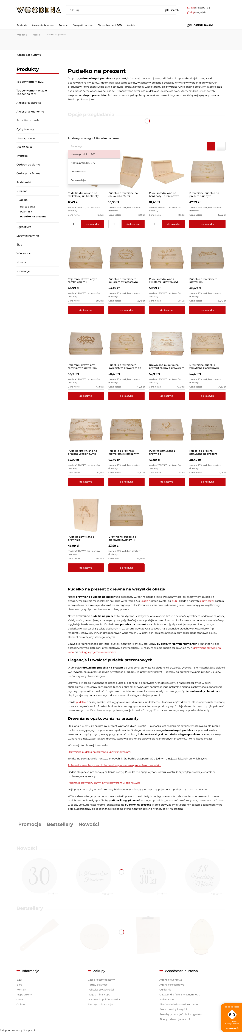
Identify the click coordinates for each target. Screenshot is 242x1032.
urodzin (145, 600)
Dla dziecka (24, 147)
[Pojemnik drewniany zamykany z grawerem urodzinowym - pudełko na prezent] (86, 344)
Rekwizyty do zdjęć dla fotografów (180, 1014)
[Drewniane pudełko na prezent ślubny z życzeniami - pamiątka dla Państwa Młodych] (207, 172)
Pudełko (22, 200)
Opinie (20, 1004)
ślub (174, 600)
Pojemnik (26, 211)
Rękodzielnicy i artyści (173, 1009)
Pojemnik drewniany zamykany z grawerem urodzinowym (104, 782)
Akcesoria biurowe (28, 102)
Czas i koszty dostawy (101, 979)
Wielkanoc (23, 253)
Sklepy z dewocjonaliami (174, 1019)
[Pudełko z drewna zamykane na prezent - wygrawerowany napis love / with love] (207, 430)
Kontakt (21, 989)
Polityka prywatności (101, 989)
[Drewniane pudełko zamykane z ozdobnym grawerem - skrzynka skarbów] (207, 344)
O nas (20, 999)
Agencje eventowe (170, 979)
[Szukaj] (172, 10)
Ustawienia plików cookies (104, 999)
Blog (19, 984)
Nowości (22, 262)
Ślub (19, 244)
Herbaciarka (27, 206)
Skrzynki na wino (27, 235)
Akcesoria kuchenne (30, 111)
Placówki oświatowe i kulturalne (179, 1004)
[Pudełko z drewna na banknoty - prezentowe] (167, 172)
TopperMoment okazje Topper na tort (31, 92)
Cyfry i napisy (25, 129)
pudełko (81, 702)
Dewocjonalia (25, 138)
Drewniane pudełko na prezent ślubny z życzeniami (99, 751)
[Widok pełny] (221, 146)
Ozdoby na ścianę (28, 173)
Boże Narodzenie (27, 120)
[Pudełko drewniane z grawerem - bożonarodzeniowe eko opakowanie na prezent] (207, 258)
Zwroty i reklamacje (100, 1004)
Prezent (21, 191)
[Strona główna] (38, 10)
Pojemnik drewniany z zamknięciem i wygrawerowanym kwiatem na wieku (114, 765)
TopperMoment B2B (30, 81)
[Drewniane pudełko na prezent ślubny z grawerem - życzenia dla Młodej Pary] (167, 344)
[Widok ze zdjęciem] (211, 146)
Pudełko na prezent (33, 216)
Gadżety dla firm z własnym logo (179, 994)
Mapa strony (24, 994)
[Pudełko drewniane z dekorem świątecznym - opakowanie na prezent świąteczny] (126, 258)
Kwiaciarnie (166, 999)
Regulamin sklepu (99, 994)
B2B (19, 979)
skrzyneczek (206, 600)
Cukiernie (165, 989)
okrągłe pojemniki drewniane (98, 652)
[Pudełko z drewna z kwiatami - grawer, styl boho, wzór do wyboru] (167, 258)
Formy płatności (98, 984)
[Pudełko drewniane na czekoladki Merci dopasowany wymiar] (126, 172)
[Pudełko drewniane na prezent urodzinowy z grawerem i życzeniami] (86, 430)
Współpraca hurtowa (28, 54)
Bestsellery (60, 824)
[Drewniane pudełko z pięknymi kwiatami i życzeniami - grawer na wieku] (126, 516)
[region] (37, 325)
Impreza (22, 155)
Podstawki (23, 182)
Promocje (23, 271)
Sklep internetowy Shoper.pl (17, 1030)
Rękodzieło (23, 227)
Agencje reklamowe (171, 984)
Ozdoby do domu (28, 164)
